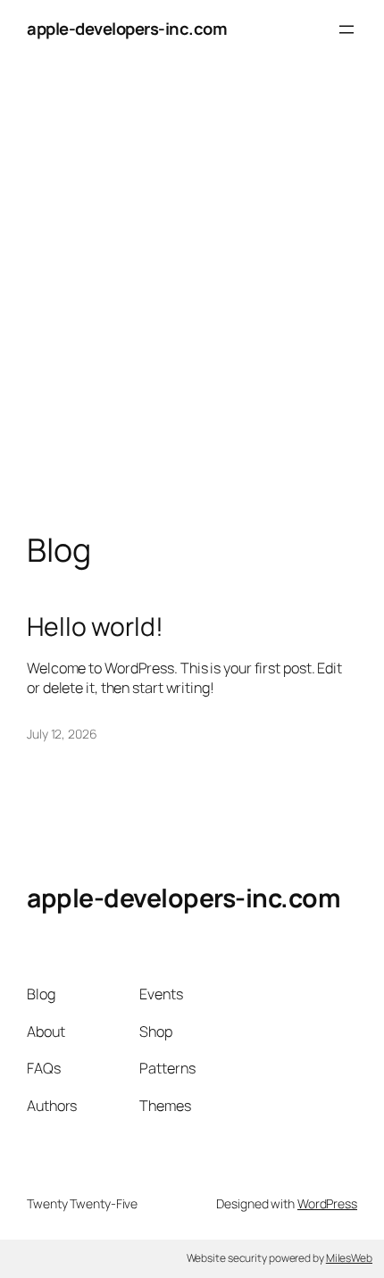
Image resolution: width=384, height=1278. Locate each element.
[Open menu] (346, 29)
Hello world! (95, 627)
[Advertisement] (192, 313)
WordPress (327, 1203)
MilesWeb (349, 1257)
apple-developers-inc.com (127, 28)
